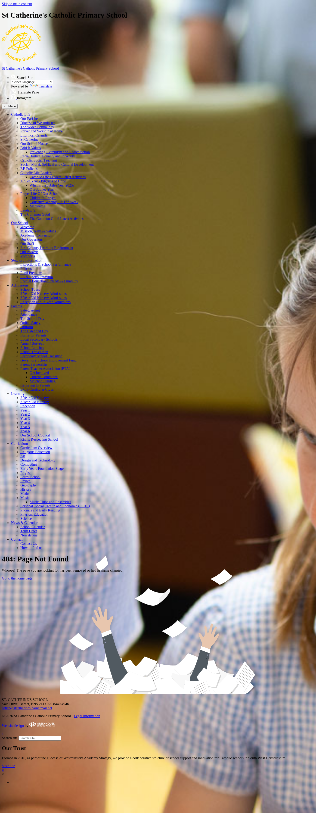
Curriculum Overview (36, 448)
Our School (19, 223)
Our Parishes (29, 119)
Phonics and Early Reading (40, 510)
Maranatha (37, 206)
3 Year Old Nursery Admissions (43, 298)
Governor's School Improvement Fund (48, 360)
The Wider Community (37, 127)
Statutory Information (26, 260)
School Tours (30, 289)
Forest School (30, 477)
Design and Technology (37, 460)
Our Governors (31, 239)
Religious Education (35, 452)
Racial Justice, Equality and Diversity (47, 156)
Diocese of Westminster (37, 123)
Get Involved (39, 373)
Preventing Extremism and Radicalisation (60, 152)
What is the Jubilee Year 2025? (52, 185)
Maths (24, 493)
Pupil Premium (31, 273)
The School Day (32, 319)
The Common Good (35, 214)
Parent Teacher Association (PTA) (45, 369)
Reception (27, 406)
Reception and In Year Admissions (45, 302)
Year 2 (25, 414)
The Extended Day (34, 331)
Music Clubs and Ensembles (50, 502)
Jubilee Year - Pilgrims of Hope (43, 181)
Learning (17, 394)
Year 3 (25, 419)
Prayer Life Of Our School (39, 194)
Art (22, 456)
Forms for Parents (33, 335)
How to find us (31, 548)
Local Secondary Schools (39, 339)
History (25, 489)
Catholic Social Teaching (38, 160)
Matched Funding (43, 381)
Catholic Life (20, 114)
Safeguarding (30, 310)
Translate (45, 86)
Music (24, 498)
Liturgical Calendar (34, 135)
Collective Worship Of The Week (54, 202)
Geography (28, 485)
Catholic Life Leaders (36, 173)
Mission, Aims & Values (38, 231)
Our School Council (35, 435)
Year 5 (25, 427)
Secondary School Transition (41, 356)
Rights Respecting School (39, 439)
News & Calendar (24, 523)
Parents (16, 306)
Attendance (28, 314)
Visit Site (8, 766)
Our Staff (27, 244)
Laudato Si (28, 210)
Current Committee (44, 377)
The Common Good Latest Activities (57, 219)
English (25, 473)
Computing (28, 464)
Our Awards (29, 252)
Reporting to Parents (35, 385)
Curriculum (19, 443)
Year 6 (25, 431)
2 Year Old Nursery (34, 398)
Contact (16, 539)
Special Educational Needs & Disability (49, 281)
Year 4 (25, 423)
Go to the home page (17, 578)
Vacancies (27, 256)
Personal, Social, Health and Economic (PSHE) (55, 506)
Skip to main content (17, 4)
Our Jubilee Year (42, 189)
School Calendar (32, 527)
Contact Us (28, 543)
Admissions (19, 285)
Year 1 (25, 410)
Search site (10, 738)
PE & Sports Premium (36, 277)
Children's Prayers (43, 198)
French (25, 481)
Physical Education (34, 514)
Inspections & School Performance (45, 264)
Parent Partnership (33, 364)
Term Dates (28, 531)
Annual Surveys (32, 344)
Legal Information (87, 716)
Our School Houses (34, 144)
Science (26, 518)
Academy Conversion (36, 235)
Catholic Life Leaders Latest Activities (58, 177)
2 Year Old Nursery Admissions (43, 294)
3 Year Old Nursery (34, 402)
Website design (13, 726)
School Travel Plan (34, 352)
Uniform (26, 327)
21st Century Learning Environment (46, 248)
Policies (26, 269)
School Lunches (32, 348)
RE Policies (28, 169)
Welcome (27, 227)
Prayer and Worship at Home (41, 131)
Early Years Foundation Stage (42, 468)
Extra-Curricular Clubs (37, 389)
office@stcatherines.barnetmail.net (27, 708)
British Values (30, 148)
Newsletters (28, 535)
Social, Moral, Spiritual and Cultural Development (57, 164)
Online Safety (30, 323)
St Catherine (29, 139)
